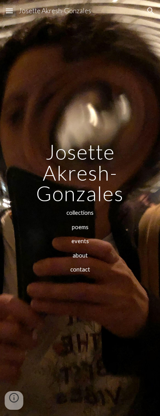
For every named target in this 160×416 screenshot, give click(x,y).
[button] (9, 10)
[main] (80, 207)
